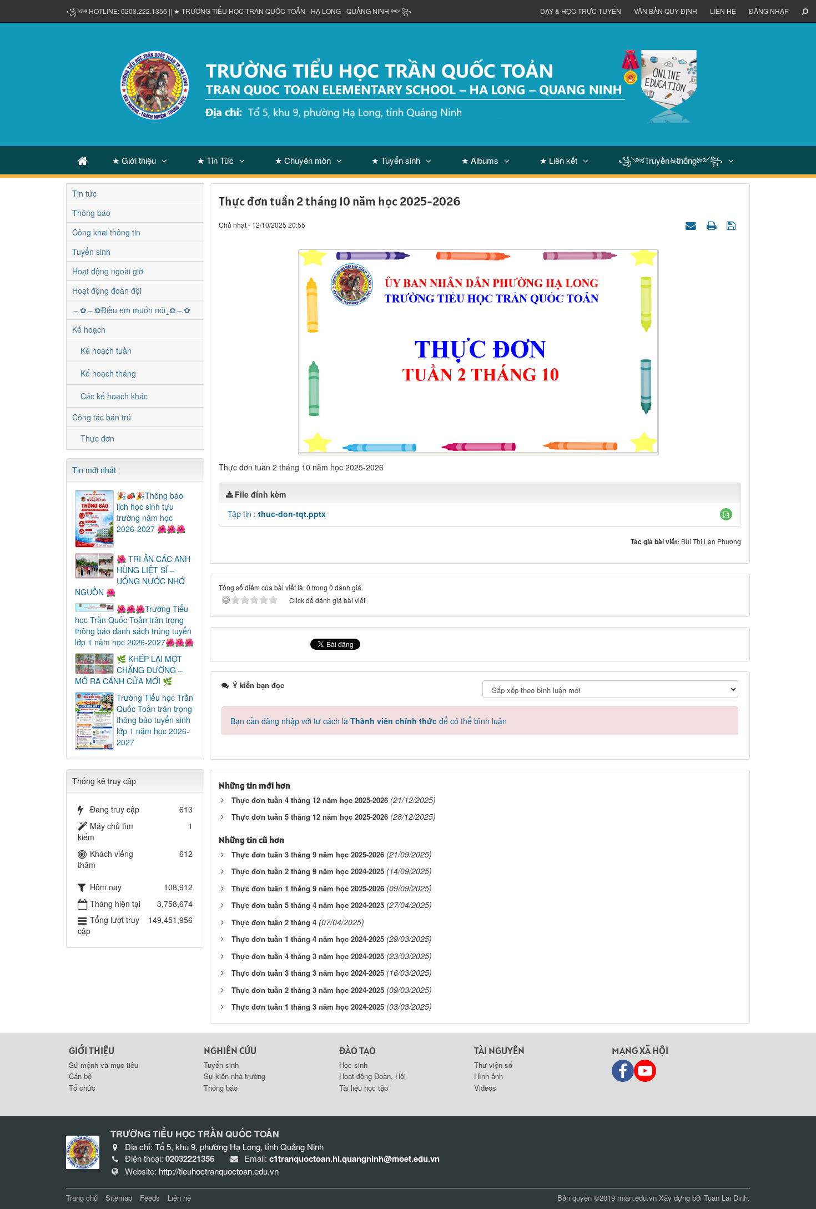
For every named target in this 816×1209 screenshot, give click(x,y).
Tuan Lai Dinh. (727, 1197)
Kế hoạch (88, 329)
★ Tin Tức (215, 160)
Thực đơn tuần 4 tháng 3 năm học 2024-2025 (307, 956)
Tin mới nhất (94, 469)
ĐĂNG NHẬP (769, 11)
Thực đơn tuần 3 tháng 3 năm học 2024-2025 (307, 972)
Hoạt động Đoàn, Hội (372, 1076)
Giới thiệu (91, 1050)
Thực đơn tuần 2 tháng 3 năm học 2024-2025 (307, 990)
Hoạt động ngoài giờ (107, 271)
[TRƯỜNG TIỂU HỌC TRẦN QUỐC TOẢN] (408, 83)
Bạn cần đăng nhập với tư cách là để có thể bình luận (368, 720)
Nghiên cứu (230, 1050)
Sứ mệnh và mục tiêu (103, 1065)
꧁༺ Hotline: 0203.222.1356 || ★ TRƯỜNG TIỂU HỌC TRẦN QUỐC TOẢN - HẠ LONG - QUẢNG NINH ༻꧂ (239, 11)
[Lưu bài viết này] (732, 224)
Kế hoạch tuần (106, 350)
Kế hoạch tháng (108, 373)
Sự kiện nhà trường (234, 1076)
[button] (726, 514)
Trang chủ (82, 1197)
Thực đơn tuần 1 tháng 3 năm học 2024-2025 (307, 1006)
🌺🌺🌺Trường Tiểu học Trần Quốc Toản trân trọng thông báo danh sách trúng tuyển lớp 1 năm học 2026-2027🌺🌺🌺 (134, 625)
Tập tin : (277, 513)
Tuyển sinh (91, 251)
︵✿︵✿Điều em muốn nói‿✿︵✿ (131, 309)
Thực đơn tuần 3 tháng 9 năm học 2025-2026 (307, 854)
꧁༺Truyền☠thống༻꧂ (670, 160)
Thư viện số (493, 1065)
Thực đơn (97, 438)
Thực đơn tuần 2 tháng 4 (273, 922)
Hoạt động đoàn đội (107, 290)
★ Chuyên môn (303, 160)
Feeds (150, 1197)
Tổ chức (82, 1087)
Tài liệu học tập (363, 1087)
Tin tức (84, 193)
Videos (485, 1087)
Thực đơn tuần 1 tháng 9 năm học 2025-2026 (307, 888)
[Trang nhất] (82, 160)
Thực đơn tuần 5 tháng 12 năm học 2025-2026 (309, 816)
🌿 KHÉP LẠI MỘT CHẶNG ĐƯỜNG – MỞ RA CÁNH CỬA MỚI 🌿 (129, 669)
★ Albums (479, 160)
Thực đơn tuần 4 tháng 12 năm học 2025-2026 (309, 800)
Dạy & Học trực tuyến (580, 11)
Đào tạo (357, 1050)
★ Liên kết (558, 160)
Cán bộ (80, 1076)
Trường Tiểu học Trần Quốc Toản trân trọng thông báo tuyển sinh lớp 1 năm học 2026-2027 (155, 720)
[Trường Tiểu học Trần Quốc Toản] (82, 1150)
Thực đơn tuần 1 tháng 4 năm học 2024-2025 (307, 939)
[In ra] (713, 224)
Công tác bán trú (101, 417)
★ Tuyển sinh (395, 160)
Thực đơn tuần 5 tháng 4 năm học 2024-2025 (307, 905)
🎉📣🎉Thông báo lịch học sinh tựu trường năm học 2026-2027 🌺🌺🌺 (151, 512)
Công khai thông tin (106, 232)
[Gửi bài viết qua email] (692, 224)
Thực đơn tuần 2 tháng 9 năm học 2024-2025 (307, 871)
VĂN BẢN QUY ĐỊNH (665, 11)
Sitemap (118, 1197)
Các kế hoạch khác (114, 396)
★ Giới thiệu (134, 160)
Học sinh (353, 1065)
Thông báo (91, 212)
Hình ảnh (488, 1076)
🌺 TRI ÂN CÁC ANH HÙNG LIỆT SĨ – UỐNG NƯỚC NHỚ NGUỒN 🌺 (132, 575)
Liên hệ (723, 11)
